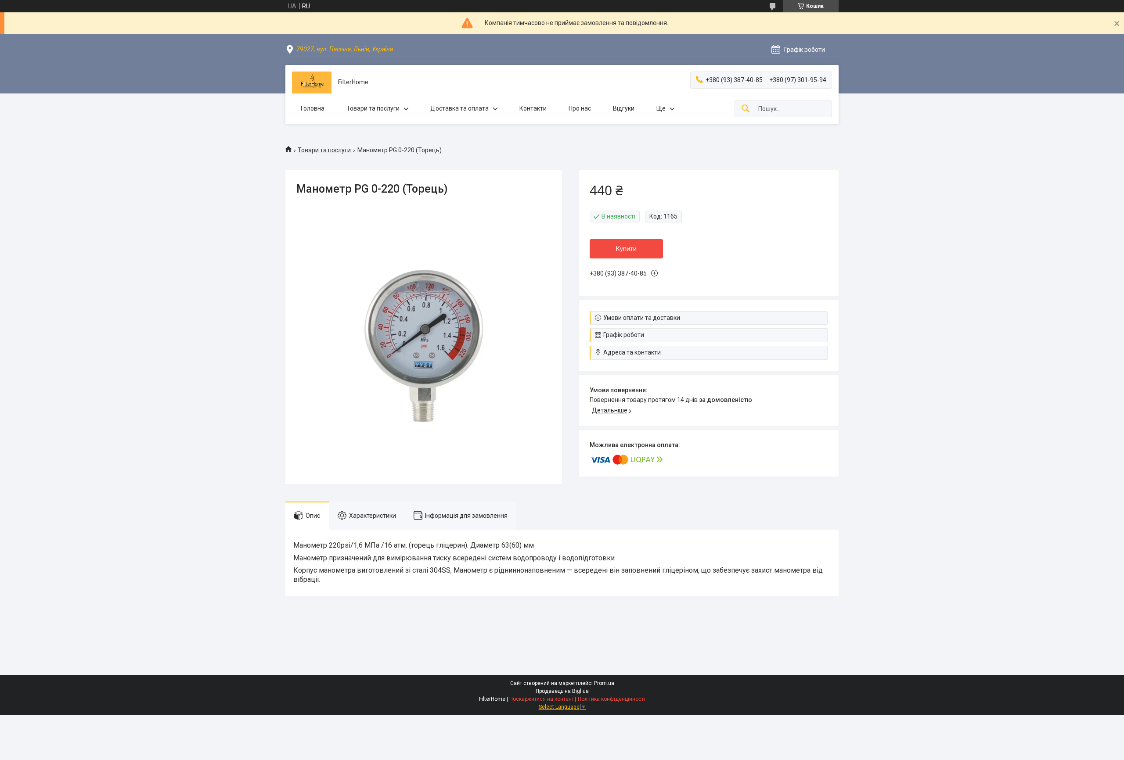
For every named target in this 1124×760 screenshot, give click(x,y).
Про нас (580, 108)
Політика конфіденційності (611, 699)
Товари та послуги (373, 108)
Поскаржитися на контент (541, 699)
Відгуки (623, 108)
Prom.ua (604, 683)
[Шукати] (745, 109)
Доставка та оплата (459, 108)
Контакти (533, 108)
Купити (626, 248)
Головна (312, 108)
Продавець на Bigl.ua (562, 691)
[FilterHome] (311, 82)
